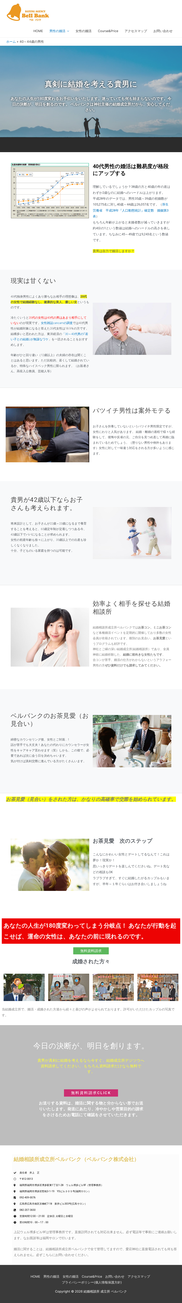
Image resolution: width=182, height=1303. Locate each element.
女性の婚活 (84, 31)
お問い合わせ (163, 31)
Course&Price (108, 31)
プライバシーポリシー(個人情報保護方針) (92, 1282)
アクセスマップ (136, 31)
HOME (38, 31)
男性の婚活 (57, 31)
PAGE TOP (174, 1261)
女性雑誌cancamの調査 (57, 323)
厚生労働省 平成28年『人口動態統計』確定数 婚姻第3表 (130, 210)
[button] (91, 950)
